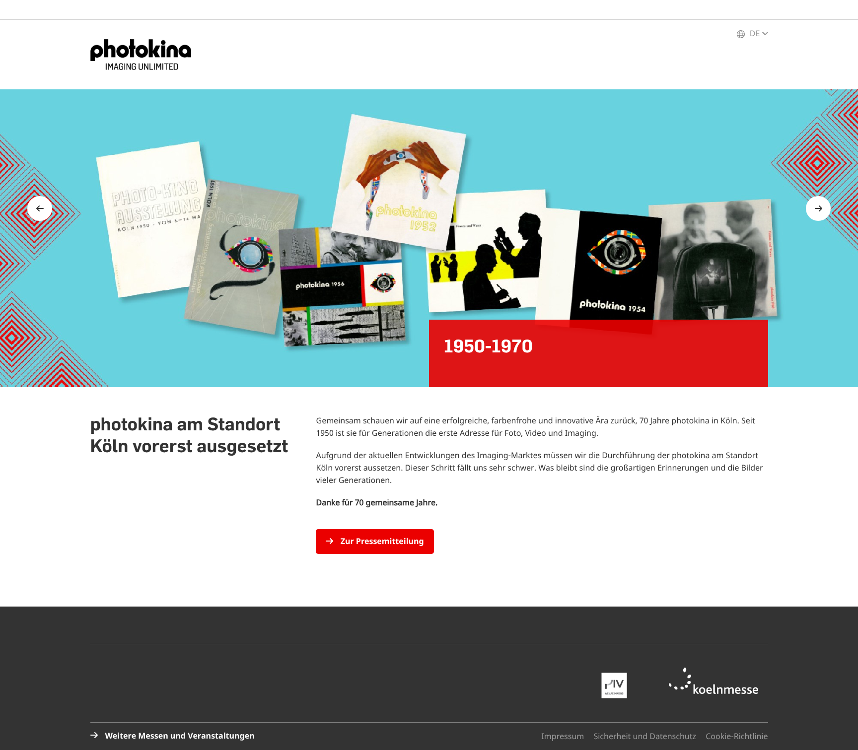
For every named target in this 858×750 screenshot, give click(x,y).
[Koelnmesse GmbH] (718, 681)
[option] (429, 238)
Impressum (562, 737)
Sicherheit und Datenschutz (644, 737)
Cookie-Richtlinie (737, 737)
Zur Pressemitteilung (381, 541)
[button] (838, 730)
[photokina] (145, 54)
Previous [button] (39, 208)
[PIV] (619, 685)
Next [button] (818, 208)
